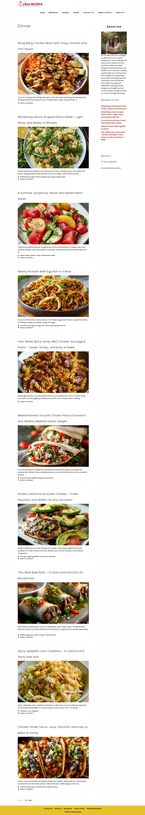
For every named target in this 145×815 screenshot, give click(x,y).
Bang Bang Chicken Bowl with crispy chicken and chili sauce (114, 107)
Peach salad (24, 255)
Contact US (88, 13)
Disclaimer (68, 809)
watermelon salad (48, 255)
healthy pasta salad (27, 177)
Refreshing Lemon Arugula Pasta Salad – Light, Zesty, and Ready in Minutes (112, 114)
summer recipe (35, 255)
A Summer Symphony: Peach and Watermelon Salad (113, 121)
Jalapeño (34, 711)
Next (31, 800)
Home (42, 13)
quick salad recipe (58, 177)
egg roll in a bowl (44, 326)
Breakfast (53, 13)
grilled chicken (39, 556)
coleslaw (23, 711)
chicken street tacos (27, 787)
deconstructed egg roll (28, 326)
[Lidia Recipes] (30, 4)
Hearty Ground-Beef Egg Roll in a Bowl (44, 271)
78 (26, 800)
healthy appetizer (26, 635)
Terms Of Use (79, 809)
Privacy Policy (105, 13)
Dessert (65, 13)
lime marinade (50, 556)
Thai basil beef (50, 635)
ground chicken (25, 478)
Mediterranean (37, 478)
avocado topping (26, 556)
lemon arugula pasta (43, 177)
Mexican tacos (52, 787)
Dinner (76, 13)
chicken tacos (41, 787)
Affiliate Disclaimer (94, 809)
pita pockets (48, 478)
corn (29, 711)
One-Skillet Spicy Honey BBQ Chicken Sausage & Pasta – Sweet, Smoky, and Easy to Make (113, 136)
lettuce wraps (39, 635)
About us (120, 13)
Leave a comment (26, 103)
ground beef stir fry (58, 326)
